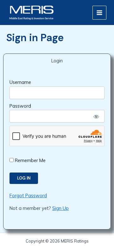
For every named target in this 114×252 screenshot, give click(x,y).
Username (20, 82)
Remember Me (30, 160)
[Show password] (95, 116)
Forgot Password (28, 195)
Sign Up (60, 208)
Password (20, 106)
